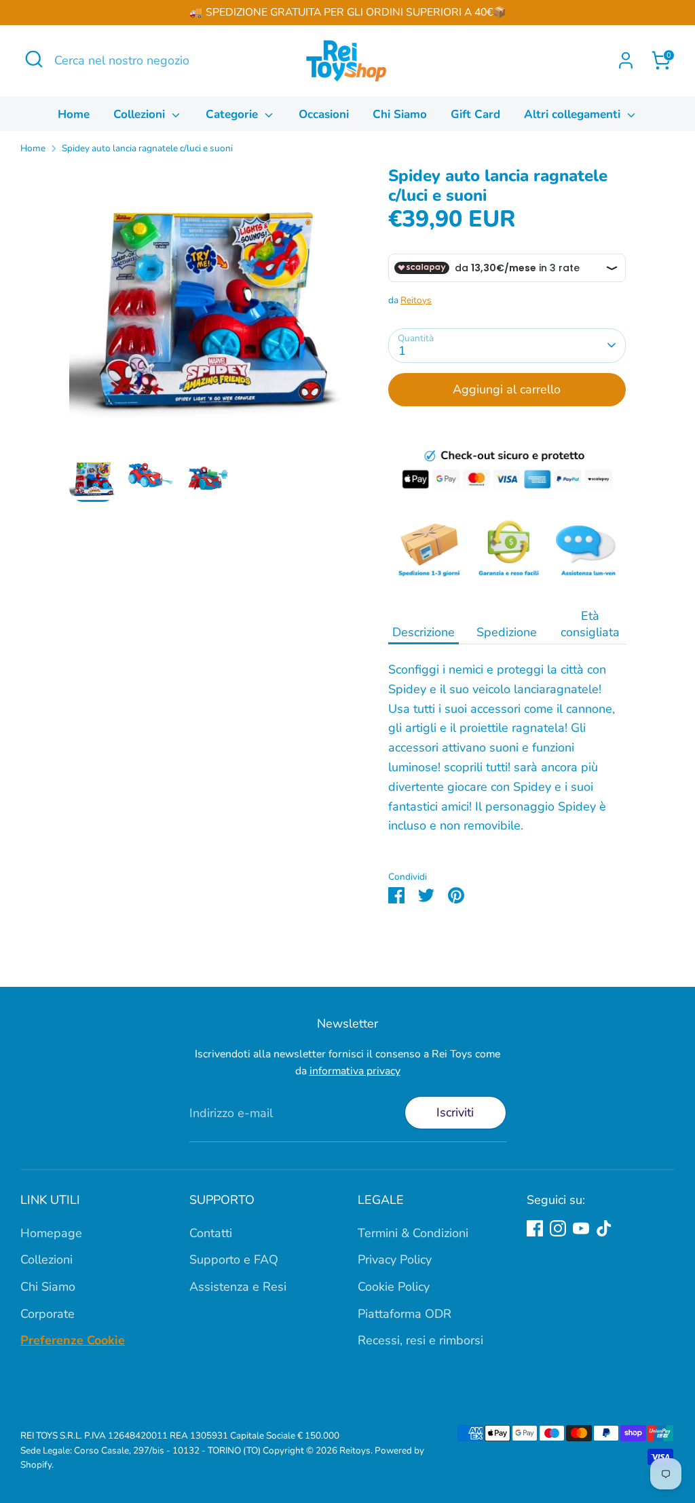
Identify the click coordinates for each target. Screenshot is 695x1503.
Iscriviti (455, 1112)
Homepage (51, 1233)
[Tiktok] (604, 1228)
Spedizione (506, 632)
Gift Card (475, 114)
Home (74, 114)
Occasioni (324, 114)
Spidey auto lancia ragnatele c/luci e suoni (147, 148)
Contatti (210, 1233)
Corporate (47, 1314)
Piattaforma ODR (404, 1314)
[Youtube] (581, 1228)
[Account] (625, 60)
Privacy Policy (395, 1259)
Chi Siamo (400, 114)
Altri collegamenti (574, 114)
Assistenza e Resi (237, 1286)
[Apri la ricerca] (34, 59)
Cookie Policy (394, 1286)
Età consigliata (590, 624)
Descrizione (423, 632)
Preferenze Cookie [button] (72, 1340)
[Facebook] (535, 1228)
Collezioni (140, 114)
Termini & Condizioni (413, 1233)
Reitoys (416, 300)
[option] (208, 310)
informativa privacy (354, 1070)
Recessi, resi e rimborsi (420, 1340)
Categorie (233, 114)
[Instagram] (558, 1228)
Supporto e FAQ (233, 1259)
